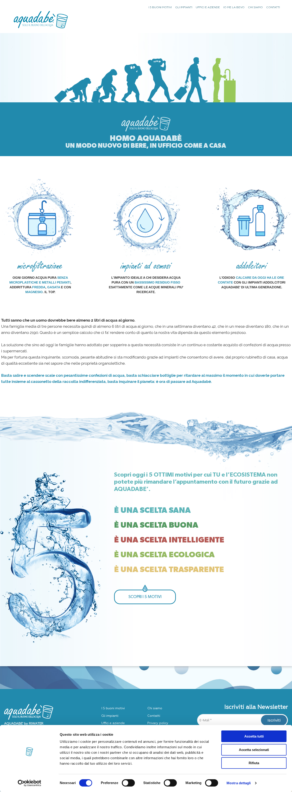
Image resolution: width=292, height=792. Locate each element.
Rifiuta (254, 763)
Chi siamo (154, 708)
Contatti (153, 715)
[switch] (128, 783)
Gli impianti (109, 715)
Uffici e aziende (113, 723)
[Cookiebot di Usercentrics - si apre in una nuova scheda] (30, 783)
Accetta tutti (254, 736)
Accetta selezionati (254, 750)
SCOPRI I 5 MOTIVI (145, 597)
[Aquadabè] (41, 16)
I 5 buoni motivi (113, 708)
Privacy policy (157, 723)
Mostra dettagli (239, 783)
